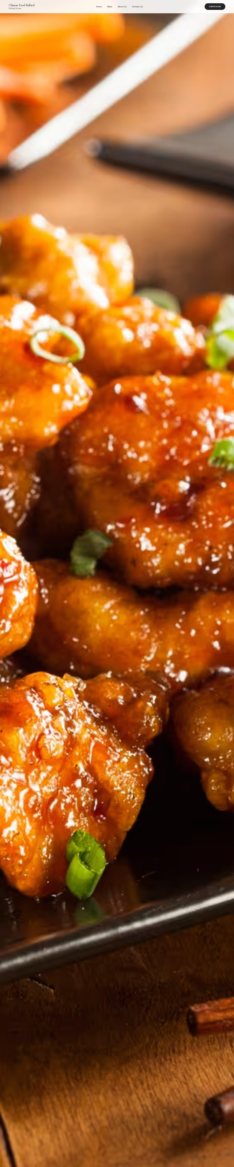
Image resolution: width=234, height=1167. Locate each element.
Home (99, 6)
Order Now (215, 6)
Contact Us (137, 6)
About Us (122, 6)
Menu (109, 6)
